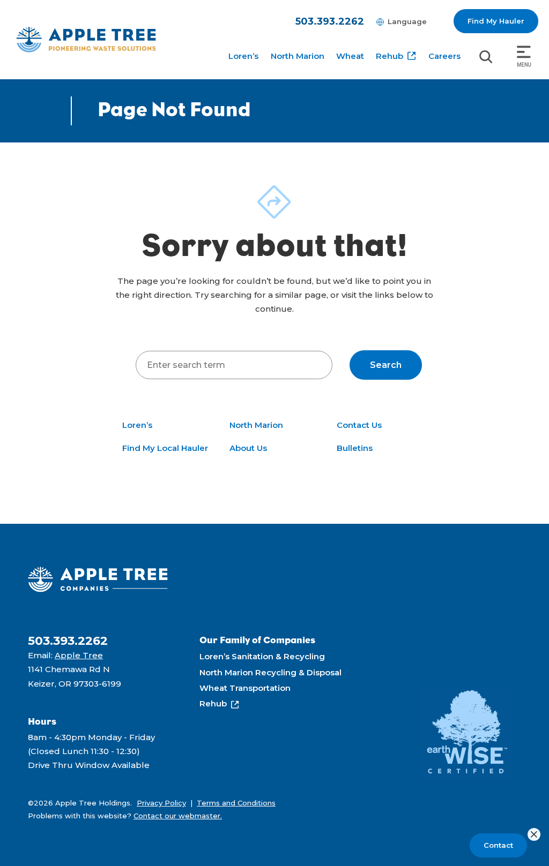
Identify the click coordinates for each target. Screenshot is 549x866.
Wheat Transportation (245, 688)
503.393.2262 (329, 21)
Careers (444, 56)
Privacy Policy (161, 803)
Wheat (350, 56)
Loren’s (243, 56)
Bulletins (355, 448)
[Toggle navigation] (524, 57)
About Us (248, 448)
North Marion (297, 56)
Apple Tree (79, 655)
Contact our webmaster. (177, 815)
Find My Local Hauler (165, 448)
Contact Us (359, 425)
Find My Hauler (496, 21)
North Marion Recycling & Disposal (270, 672)
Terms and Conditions (236, 803)
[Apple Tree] (86, 39)
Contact (498, 845)
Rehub (389, 56)
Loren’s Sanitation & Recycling (262, 656)
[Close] (534, 834)
